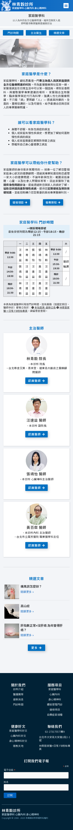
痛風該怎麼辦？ (31, 586)
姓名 (6, 782)
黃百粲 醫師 (36, 527)
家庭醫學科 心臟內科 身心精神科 (29, 8)
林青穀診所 (22, 4)
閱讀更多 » (27, 592)
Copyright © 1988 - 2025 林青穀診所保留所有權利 (25, 817)
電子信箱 (9, 770)
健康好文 (18, 726)
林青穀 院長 (36, 358)
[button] (66, 5)
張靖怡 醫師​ (36, 473)
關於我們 (18, 684)
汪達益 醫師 (36, 420)
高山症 (25, 606)
